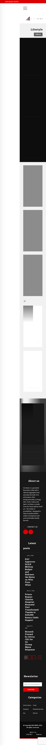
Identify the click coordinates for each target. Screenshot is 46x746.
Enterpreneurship (38, 709)
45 (40, 657)
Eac (24, 713)
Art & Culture (27, 705)
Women (35, 713)
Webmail (39, 734)
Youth (34, 705)
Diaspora (26, 709)
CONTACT (29, 734)
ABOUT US (33, 732)
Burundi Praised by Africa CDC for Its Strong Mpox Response (30, 640)
